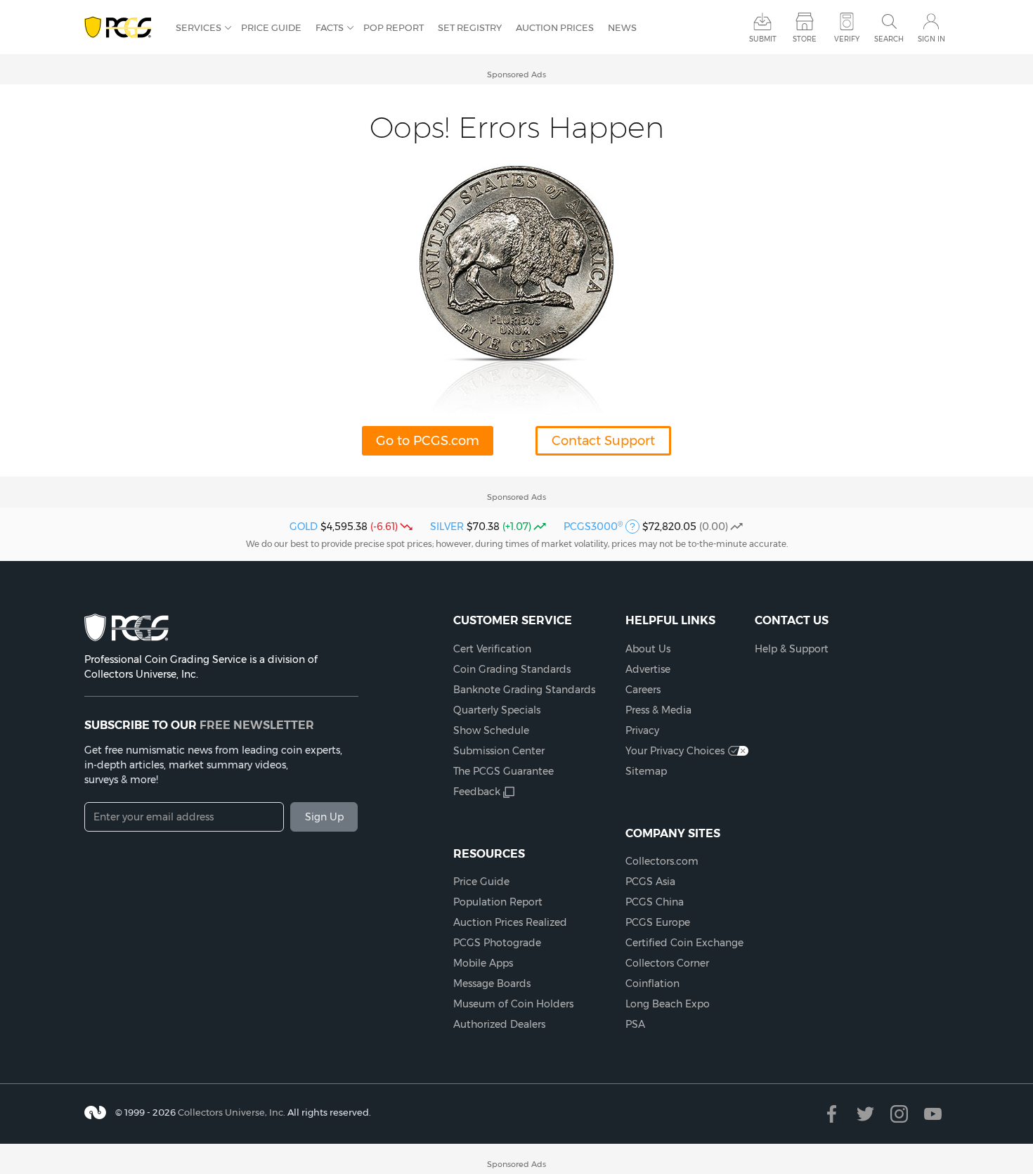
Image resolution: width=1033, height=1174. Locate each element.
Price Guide (271, 27)
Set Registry (470, 27)
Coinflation (652, 983)
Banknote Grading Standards (524, 689)
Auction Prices (555, 27)
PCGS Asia (650, 881)
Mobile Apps (483, 963)
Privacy (642, 730)
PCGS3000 (593, 526)
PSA (635, 1024)
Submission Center (499, 750)
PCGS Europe (657, 922)
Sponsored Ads (516, 74)
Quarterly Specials (496, 710)
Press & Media (658, 710)
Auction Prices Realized (510, 922)
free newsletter (257, 725)
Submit (763, 39)
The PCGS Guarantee (503, 771)
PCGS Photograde (497, 942)
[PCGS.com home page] (123, 28)
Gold (304, 526)
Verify (846, 39)
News (622, 27)
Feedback (476, 791)
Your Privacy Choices (675, 750)
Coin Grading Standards (512, 669)
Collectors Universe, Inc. (231, 1112)
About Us (647, 649)
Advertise (647, 669)
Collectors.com (662, 861)
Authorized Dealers (499, 1024)
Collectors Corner (667, 963)
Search (889, 39)
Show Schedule (491, 730)
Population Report (498, 902)
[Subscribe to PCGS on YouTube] (933, 1114)
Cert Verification (492, 649)
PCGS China (654, 902)
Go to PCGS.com (427, 441)
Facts (330, 27)
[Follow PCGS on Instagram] (899, 1114)
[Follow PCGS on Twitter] (865, 1114)
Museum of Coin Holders (513, 1004)
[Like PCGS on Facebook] (831, 1114)
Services (198, 27)
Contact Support (603, 441)
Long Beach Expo (667, 1004)
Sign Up (324, 817)
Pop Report (393, 27)
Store (805, 39)
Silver (447, 526)
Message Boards (492, 983)
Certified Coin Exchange (684, 942)
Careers (643, 689)
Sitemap (646, 771)
